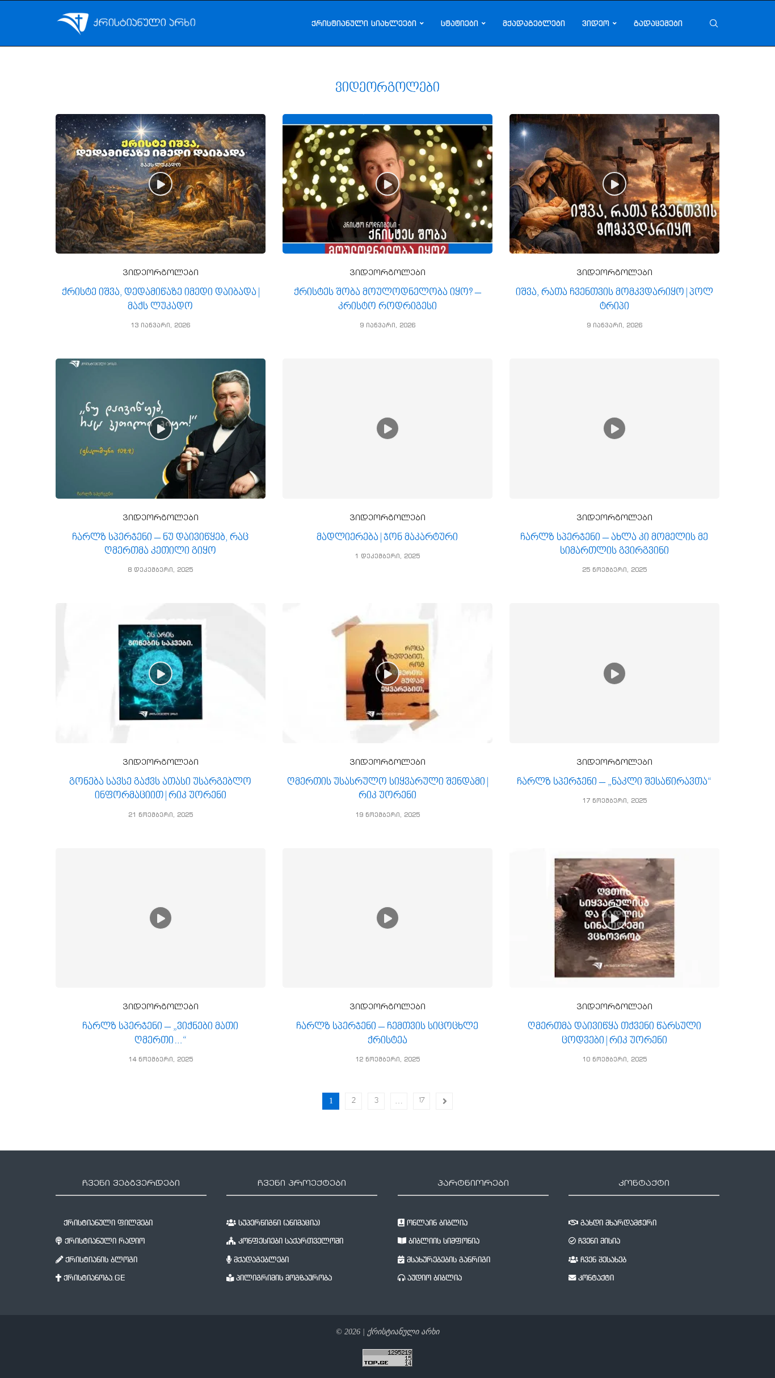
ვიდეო (595, 23)
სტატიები (459, 23)
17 (422, 1101)
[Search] (713, 23)
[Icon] (160, 184)
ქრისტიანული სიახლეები (363, 23)
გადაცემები (658, 23)
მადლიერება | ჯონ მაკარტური (387, 537)
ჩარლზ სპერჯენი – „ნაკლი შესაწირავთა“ (614, 782)
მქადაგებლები (534, 23)
